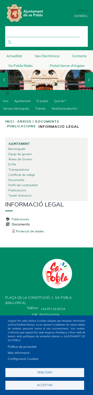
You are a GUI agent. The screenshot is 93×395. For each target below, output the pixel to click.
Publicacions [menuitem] (17, 190)
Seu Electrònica (47, 56)
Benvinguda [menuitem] (16, 149)
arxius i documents (38, 121)
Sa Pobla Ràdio (20, 65)
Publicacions (20, 219)
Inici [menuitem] (5, 101)
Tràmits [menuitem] (40, 108)
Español (81, 16)
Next (89, 79)
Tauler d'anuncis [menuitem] (20, 195)
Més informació (19, 353)
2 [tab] (46, 84)
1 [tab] (37, 84)
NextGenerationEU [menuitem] (64, 108)
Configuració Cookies (23, 359)
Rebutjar (44, 372)
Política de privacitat (22, 347)
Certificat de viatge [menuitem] (21, 175)
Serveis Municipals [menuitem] (16, 108)
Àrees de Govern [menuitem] (20, 159)
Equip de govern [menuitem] (20, 154)
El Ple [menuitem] (12, 164)
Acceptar (45, 385)
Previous (4, 79)
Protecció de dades (30, 231)
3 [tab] (56, 84)
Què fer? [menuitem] (60, 101)
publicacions (21, 126)
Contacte (79, 56)
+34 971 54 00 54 (52, 309)
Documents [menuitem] (16, 180)
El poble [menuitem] (42, 101)
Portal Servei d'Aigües (67, 65)
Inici (9, 121)
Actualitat (14, 56)
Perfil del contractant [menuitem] (23, 185)
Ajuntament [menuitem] (22, 101)
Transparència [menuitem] (18, 170)
